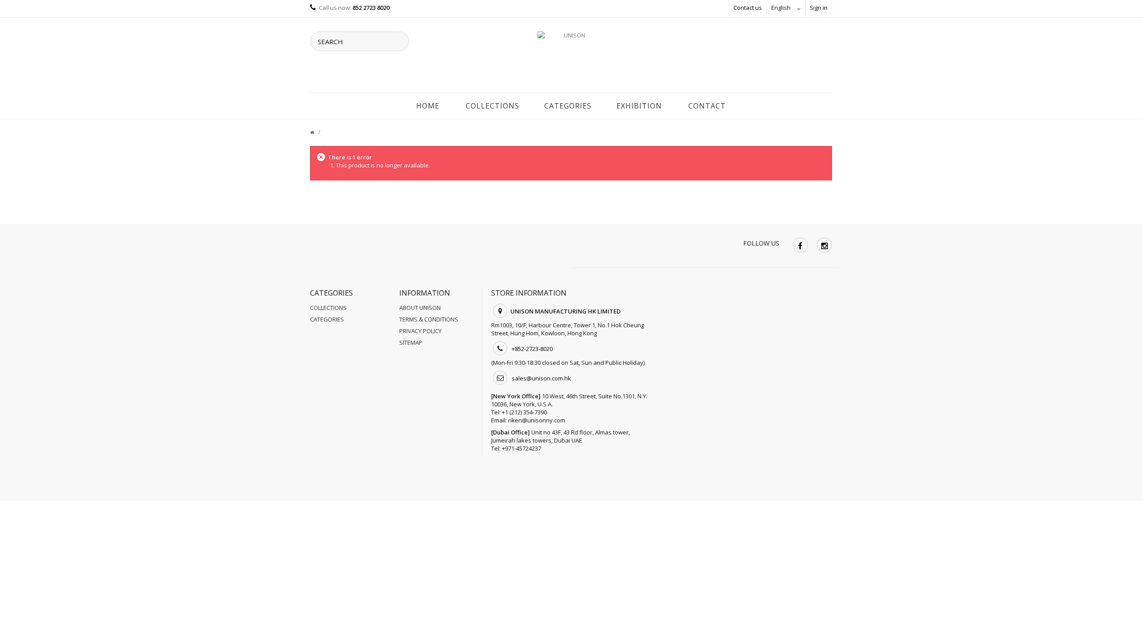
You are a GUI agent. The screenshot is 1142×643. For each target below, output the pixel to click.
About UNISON (420, 308)
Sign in (819, 8)
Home (427, 106)
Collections (492, 106)
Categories (568, 106)
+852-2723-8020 (532, 349)
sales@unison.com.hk (541, 378)
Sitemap (410, 342)
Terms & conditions (428, 319)
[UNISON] (571, 58)
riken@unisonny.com (536, 420)
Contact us (747, 8)
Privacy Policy (420, 331)
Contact (707, 106)
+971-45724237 (521, 448)
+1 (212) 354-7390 (524, 412)
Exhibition (639, 106)
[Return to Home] (317, 132)
